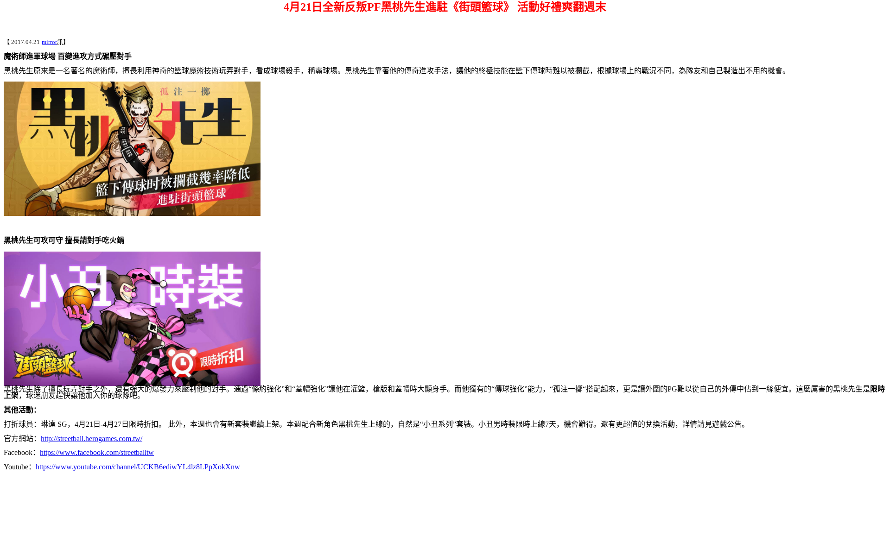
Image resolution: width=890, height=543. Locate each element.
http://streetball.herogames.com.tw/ (91, 438)
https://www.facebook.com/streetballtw (97, 452)
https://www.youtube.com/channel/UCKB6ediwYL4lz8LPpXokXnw (138, 467)
